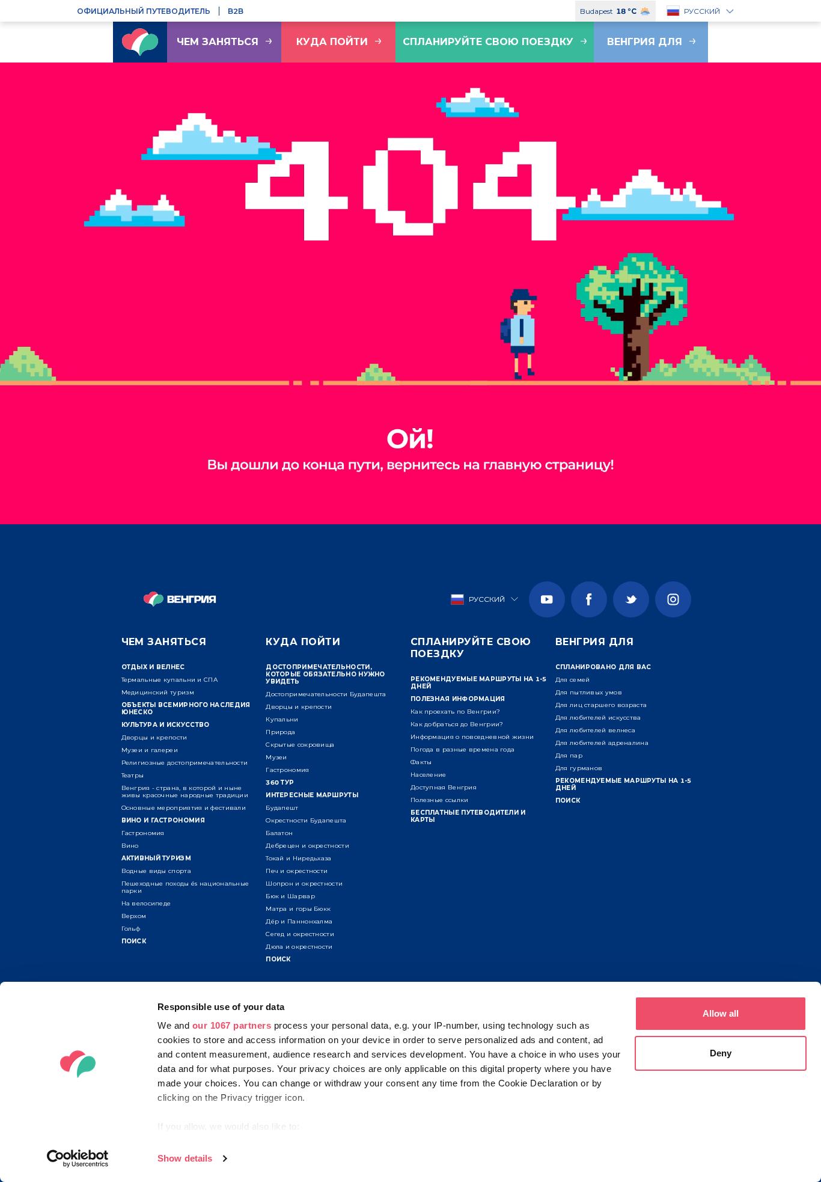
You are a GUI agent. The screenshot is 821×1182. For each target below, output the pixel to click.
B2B (235, 11)
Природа (280, 732)
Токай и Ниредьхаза (298, 858)
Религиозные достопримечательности (184, 763)
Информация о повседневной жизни (472, 737)
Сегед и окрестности (300, 934)
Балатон (279, 833)
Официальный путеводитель (143, 11)
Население (428, 775)
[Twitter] (631, 599)
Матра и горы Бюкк (298, 909)
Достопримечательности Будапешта (326, 694)
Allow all (721, 1013)
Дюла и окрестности (299, 947)
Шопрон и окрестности (304, 883)
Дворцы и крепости (154, 737)
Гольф (131, 928)
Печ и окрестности (297, 871)
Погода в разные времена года (462, 749)
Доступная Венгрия (443, 787)
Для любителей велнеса (595, 730)
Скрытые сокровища (300, 745)
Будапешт (282, 808)
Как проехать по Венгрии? (455, 711)
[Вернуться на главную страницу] (140, 42)
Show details (184, 1158)
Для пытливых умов (588, 692)
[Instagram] (673, 599)
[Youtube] (547, 599)
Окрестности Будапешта (306, 820)
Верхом (134, 916)
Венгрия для (644, 41)
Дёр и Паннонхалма (299, 921)
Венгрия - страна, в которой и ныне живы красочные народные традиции (185, 791)
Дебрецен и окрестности (307, 846)
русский (702, 11)
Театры (132, 775)
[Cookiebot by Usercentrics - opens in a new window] (77, 1159)
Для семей (572, 680)
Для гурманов (579, 768)
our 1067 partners (232, 1025)
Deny (720, 1053)
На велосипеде (146, 903)
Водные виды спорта (156, 871)
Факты (421, 762)
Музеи (276, 757)
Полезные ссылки (439, 800)
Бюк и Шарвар (290, 896)
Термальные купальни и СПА (169, 680)
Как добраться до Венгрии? (457, 724)
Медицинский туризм (157, 692)
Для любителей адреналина (602, 743)
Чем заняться (217, 41)
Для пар (568, 755)
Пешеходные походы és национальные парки (185, 887)
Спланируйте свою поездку (488, 41)
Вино (130, 846)
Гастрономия (143, 833)
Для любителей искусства (598, 717)
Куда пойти (332, 41)
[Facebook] (589, 599)
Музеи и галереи (150, 750)
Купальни (282, 719)
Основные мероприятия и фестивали (183, 808)
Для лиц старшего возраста (601, 705)
